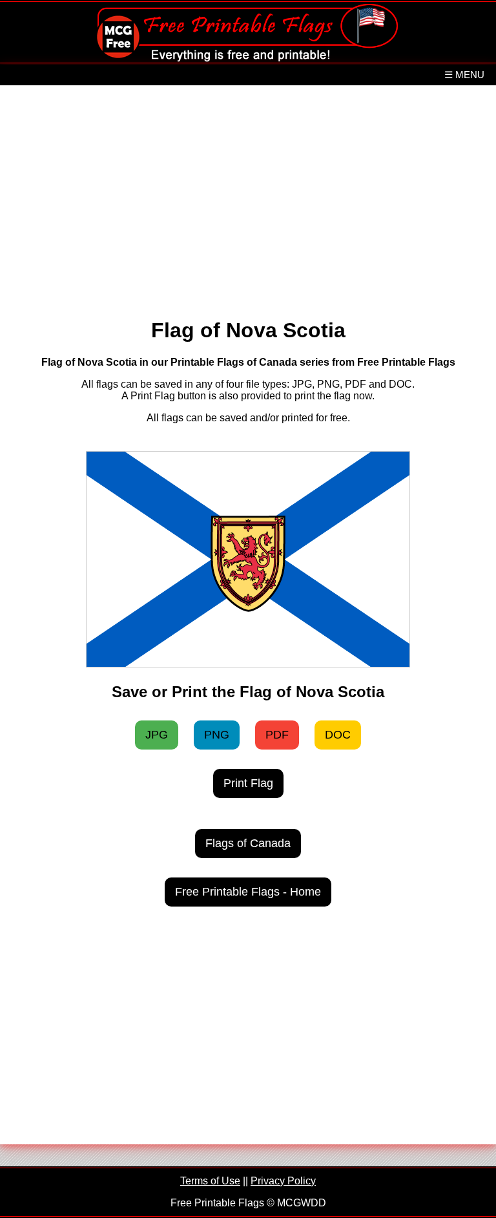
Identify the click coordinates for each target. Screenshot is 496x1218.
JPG (156, 734)
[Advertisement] (248, 195)
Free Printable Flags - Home (248, 891)
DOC (338, 734)
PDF (277, 734)
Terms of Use (210, 1180)
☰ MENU (464, 74)
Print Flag (248, 783)
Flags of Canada (248, 843)
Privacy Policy (283, 1180)
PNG (216, 734)
